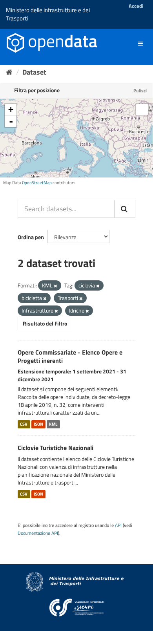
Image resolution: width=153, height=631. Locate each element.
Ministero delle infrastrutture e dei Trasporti (48, 14)
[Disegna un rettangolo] (142, 109)
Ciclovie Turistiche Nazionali (55, 447)
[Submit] (124, 209)
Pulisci (140, 90)
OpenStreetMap (37, 182)
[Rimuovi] (55, 286)
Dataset (34, 72)
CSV (23, 424)
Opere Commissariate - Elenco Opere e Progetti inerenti (70, 356)
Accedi (136, 6)
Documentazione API (38, 533)
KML (53, 424)
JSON (38, 424)
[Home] (9, 72)
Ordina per (30, 237)
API (118, 525)
